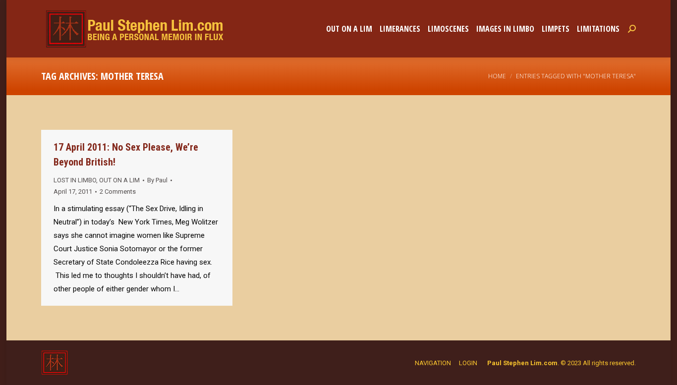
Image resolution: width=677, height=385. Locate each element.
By (157, 180)
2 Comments (118, 191)
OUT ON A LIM (119, 180)
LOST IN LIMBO (75, 180)
